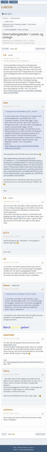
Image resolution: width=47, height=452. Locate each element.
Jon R (12, 24)
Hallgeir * (24, 24)
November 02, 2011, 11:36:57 (11, 201)
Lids (29, 24)
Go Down (5, 49)
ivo (4, 259)
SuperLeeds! (8, 335)
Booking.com (8, 216)
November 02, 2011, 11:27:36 (11, 106)
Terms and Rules (22, 447)
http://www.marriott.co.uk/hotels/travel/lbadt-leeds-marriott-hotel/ (23, 92)
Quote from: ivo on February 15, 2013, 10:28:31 (21, 294)
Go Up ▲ (31, 447)
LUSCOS (6, 7)
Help (14, 447)
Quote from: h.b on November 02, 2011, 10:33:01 (22, 111)
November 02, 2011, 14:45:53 (11, 236)
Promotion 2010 (8, 26)
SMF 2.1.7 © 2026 (18, 449)
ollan (5, 103)
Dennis (33, 24)
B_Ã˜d (6, 233)
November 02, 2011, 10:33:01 (11, 58)
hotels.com (20, 216)
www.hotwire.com (10, 345)
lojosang (17, 24)
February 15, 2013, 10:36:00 (11, 289)
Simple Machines (29, 449)
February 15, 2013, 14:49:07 (11, 374)
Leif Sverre (8, 409)
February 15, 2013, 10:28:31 (11, 262)
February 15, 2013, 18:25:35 (11, 413)
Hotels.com (25, 379)
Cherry (6, 371)
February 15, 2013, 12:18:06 (11, 338)
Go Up (4, 434)
